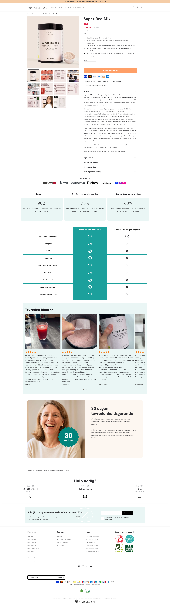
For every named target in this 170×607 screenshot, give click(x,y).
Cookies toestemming (95, 584)
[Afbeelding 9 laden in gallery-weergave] (33, 102)
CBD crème (30, 551)
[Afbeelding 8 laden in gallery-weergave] (73, 89)
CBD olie (30, 536)
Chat (140, 489)
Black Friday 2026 (32, 561)
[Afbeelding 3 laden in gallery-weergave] (60, 76)
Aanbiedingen (31, 555)
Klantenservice (90, 542)
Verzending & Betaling (92, 536)
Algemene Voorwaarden (79, 584)
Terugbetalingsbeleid (92, 548)
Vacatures (59, 536)
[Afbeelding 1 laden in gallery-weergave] (33, 76)
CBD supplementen (33, 548)
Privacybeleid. (108, 519)
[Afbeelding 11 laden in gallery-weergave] (60, 102)
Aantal (85, 60)
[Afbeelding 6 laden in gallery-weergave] (47, 89)
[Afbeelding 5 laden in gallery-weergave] (33, 89)
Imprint (71, 584)
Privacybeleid (87, 584)
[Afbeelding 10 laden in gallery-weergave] (47, 102)
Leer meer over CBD (92, 539)
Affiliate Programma (62, 542)
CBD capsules (31, 539)
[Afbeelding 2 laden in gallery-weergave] (47, 76)
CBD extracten (31, 545)
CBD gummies (31, 542)
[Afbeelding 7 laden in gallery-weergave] (60, 89)
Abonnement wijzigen (92, 545)
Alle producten (31, 558)
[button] (53, 7)
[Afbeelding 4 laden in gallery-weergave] (73, 76)
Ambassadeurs (61, 545)
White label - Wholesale (64, 539)
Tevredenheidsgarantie (92, 551)
